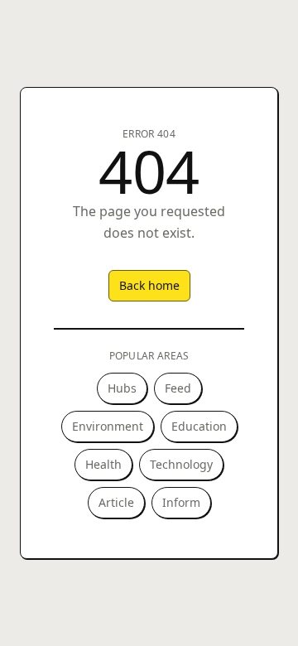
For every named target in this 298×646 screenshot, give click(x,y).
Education (199, 426)
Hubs (122, 388)
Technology (181, 464)
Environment (107, 426)
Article (116, 502)
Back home (149, 285)
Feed (178, 388)
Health (103, 464)
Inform (181, 502)
